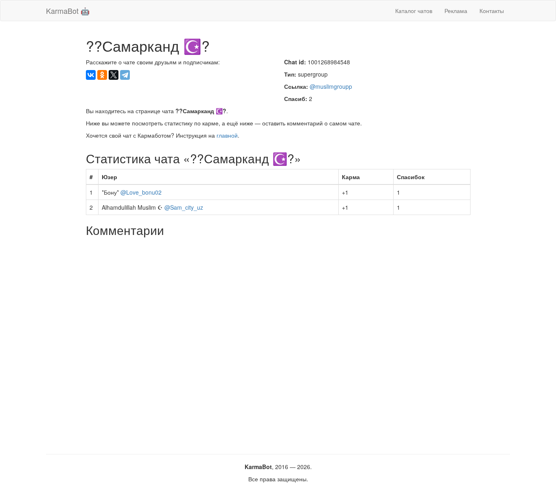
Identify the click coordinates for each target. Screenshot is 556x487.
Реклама (455, 11)
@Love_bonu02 (141, 192)
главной (227, 135)
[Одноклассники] (102, 75)
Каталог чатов (413, 11)
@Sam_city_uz (183, 207)
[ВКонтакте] (91, 75)
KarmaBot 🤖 (68, 10)
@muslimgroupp (331, 86)
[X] (113, 75)
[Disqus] (278, 342)
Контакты (491, 11)
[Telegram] (125, 75)
